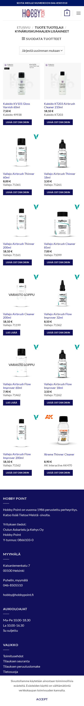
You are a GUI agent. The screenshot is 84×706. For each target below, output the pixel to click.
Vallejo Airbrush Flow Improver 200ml (17, 456)
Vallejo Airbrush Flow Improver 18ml (58, 386)
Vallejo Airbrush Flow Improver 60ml (17, 386)
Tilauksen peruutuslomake (21, 666)
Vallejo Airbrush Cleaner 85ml (59, 245)
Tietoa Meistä (28, 515)
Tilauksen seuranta (16, 661)
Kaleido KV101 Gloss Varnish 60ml (16, 105)
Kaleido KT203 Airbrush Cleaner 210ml (59, 105)
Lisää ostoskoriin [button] (17, 122)
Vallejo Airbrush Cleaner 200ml (18, 315)
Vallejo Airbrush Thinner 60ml (18, 175)
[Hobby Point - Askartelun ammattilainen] (37, 13)
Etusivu (23, 27)
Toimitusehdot (13, 656)
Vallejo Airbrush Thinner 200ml (18, 245)
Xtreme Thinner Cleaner (59, 454)
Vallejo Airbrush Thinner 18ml (59, 175)
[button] (67, 13)
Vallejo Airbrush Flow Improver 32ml (58, 315)
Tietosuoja (10, 672)
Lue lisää (11, 332)
